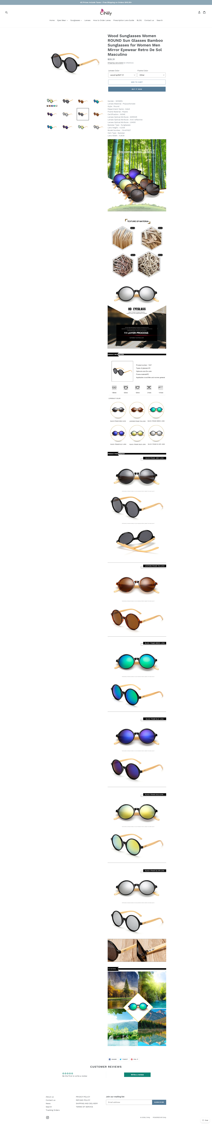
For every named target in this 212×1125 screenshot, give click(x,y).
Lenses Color (113, 71)
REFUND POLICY (83, 1100)
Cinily (148, 1117)
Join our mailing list (115, 1097)
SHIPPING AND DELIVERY (87, 1103)
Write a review (137, 1075)
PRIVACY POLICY (83, 1097)
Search (49, 1107)
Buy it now (137, 89)
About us (50, 1097)
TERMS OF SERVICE (84, 1107)
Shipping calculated (115, 63)
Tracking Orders (53, 1110)
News (48, 1103)
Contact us (50, 1100)
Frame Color (142, 71)
